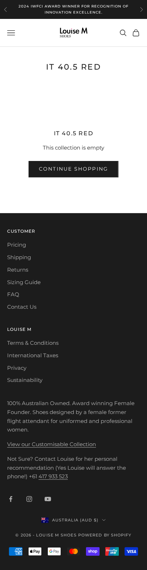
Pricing (16, 244)
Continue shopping (73, 169)
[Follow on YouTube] (47, 499)
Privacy (16, 367)
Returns (17, 269)
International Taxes (32, 355)
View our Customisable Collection (51, 444)
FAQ (13, 294)
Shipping (19, 257)
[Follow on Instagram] (29, 499)
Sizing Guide (24, 282)
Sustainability (24, 380)
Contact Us (21, 306)
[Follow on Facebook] (10, 499)
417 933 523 (53, 476)
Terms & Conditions (33, 342)
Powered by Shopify (105, 535)
